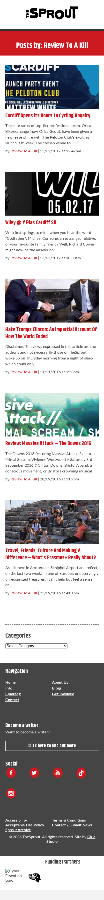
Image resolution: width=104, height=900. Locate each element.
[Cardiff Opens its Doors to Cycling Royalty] (52, 85)
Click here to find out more (52, 745)
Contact (12, 700)
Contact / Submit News (72, 825)
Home (10, 682)
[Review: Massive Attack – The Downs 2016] (52, 413)
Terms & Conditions (69, 820)
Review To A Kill (23, 151)
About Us (60, 682)
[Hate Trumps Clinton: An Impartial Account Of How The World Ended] (52, 299)
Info (8, 688)
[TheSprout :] (52, 13)
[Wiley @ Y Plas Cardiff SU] (52, 192)
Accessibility (16, 820)
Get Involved (63, 694)
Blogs (56, 688)
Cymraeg (13, 694)
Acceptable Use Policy (24, 825)
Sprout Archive (18, 830)
